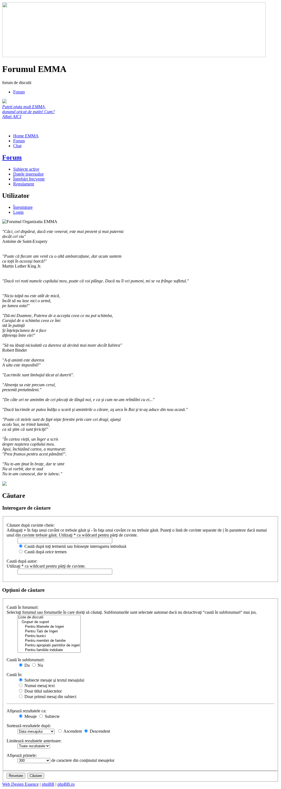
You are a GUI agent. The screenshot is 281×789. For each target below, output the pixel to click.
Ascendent (72, 731)
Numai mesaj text (39, 685)
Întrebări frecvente (29, 179)
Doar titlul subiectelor (42, 691)
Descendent (99, 731)
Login (18, 212)
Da (26, 665)
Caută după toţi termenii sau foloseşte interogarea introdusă (74, 546)
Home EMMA (26, 136)
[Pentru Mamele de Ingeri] (49, 626)
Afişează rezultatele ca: (26, 711)
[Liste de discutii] (49, 617)
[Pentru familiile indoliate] (49, 650)
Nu (39, 665)
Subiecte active (26, 169)
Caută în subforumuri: (25, 659)
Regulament (23, 184)
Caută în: (14, 674)
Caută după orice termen (45, 551)
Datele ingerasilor (28, 174)
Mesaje (30, 716)
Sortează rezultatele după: (29, 725)
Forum (19, 92)
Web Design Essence (20, 784)
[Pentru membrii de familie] (49, 640)
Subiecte (52, 716)
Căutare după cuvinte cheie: (31, 525)
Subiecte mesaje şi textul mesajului (53, 680)
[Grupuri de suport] (49, 622)
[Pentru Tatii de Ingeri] (49, 631)
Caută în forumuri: (22, 607)
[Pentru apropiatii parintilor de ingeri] (49, 645)
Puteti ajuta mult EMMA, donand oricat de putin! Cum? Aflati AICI (28, 111)
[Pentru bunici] (49, 636)
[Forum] (134, 55)
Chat (17, 145)
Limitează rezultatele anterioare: (34, 740)
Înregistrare (23, 207)
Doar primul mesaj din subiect (49, 696)
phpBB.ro (66, 784)
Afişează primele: (22, 755)
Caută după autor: (22, 561)
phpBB (48, 784)
